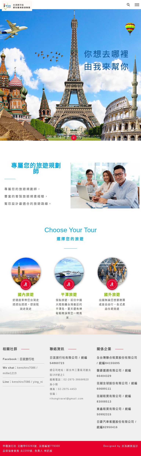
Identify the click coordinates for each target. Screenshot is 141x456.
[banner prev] (60, 137)
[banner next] (81, 137)
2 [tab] (73, 137)
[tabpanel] (70, 70)
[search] (129, 5)
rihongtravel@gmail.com (67, 398)
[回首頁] (17, 6)
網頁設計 (132, 446)
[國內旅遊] (25, 272)
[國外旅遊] (112, 272)
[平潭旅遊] (69, 272)
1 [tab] (67, 137)
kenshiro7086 (21, 381)
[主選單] (137, 5)
